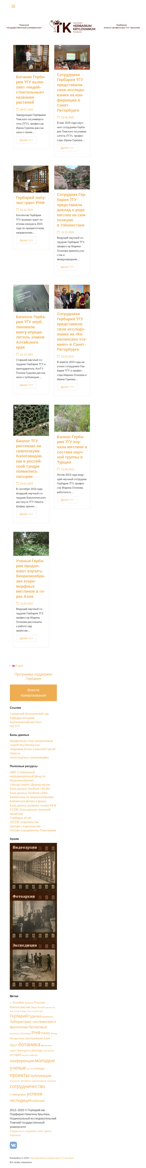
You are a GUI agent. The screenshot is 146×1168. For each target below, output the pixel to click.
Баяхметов (50, 1007)
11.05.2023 (26, 603)
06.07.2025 (26, 109)
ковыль (33, 1055)
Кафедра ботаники (22, 718)
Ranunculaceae (20, 1007)
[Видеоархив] (33, 867)
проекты (20, 1075)
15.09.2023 (67, 469)
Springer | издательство (25, 826)
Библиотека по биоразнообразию (32, 797)
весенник (46, 1045)
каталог (25, 1055)
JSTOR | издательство (24, 822)
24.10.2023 (26, 483)
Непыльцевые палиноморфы (29, 757)
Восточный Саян (35, 1011)
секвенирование (38, 1081)
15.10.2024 (67, 232)
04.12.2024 (26, 210)
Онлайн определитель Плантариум (33, 830)
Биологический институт (26, 722)
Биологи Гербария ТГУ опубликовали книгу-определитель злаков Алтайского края (31, 332)
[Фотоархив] (33, 916)
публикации (40, 1075)
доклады (37, 1050)
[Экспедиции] (33, 964)
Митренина (15, 1034)
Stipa (34, 1007)
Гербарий (19, 1016)
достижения (48, 1051)
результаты (15, 1081)
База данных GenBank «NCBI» (30, 788)
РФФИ (45, 1033)
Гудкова (34, 1016)
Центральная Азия (37, 1038)
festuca (29, 1002)
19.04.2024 (67, 356)
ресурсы (26, 1080)
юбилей (38, 1101)
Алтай (40, 1007)
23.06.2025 (67, 117)
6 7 (11, 1003)
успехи (34, 1094)
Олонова (25, 1033)
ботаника (29, 1044)
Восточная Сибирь (18, 1011)
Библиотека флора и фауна (28, 801)
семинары (51, 1081)
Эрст (14, 1045)
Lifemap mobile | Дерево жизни (30, 784)
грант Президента (20, 1050)
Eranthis (18, 1002)
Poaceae (39, 1002)
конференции (22, 1061)
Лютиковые (37, 1027)
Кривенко (47, 1016)
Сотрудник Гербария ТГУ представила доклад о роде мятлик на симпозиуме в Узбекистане (71, 209)
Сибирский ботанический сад (29, 713)
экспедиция (21, 1100)
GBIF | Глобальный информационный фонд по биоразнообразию (28, 776)
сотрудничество (27, 1086)
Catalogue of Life (20, 817)
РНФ (36, 1032)
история (15, 1055)
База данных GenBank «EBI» (29, 793)
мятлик (30, 1069)
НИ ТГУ (15, 726)
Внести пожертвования (33, 692)
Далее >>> (26, 139)
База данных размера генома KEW (33, 805)
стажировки (18, 1094)
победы (39, 1068)
